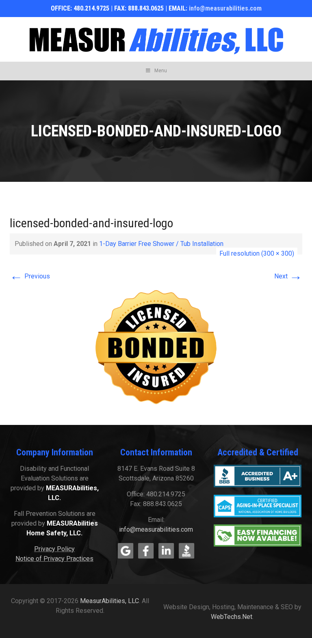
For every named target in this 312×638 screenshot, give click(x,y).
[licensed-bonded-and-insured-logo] (156, 347)
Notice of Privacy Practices (54, 559)
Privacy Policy (54, 549)
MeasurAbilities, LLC (109, 601)
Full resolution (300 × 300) (256, 253)
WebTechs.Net (231, 617)
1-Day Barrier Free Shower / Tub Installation (161, 244)
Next (288, 276)
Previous (30, 276)
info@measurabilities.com (225, 8)
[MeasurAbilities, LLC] (156, 39)
